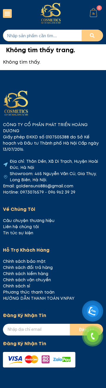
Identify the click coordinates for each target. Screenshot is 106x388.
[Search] (92, 35)
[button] (7, 13)
